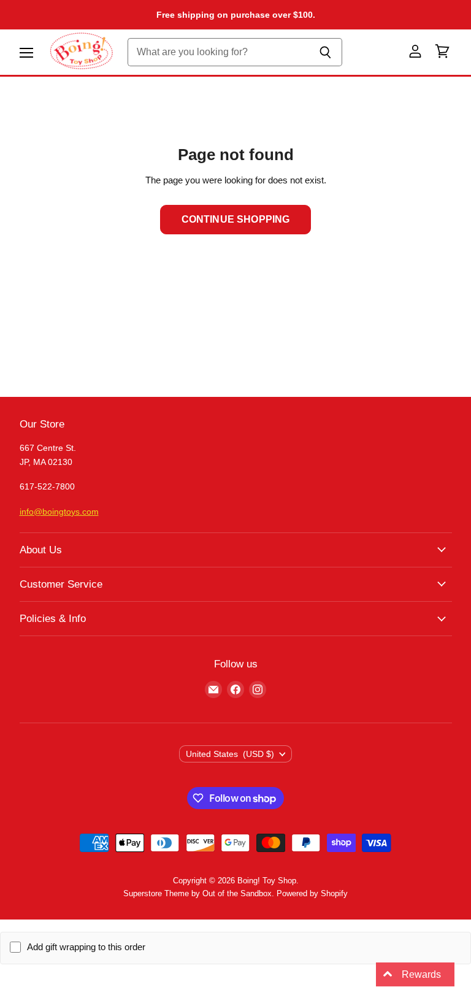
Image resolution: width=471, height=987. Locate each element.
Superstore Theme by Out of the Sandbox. (198, 893)
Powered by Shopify (312, 893)
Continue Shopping (236, 219)
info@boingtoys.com (59, 512)
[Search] (326, 52)
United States (230, 754)
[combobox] (219, 52)
